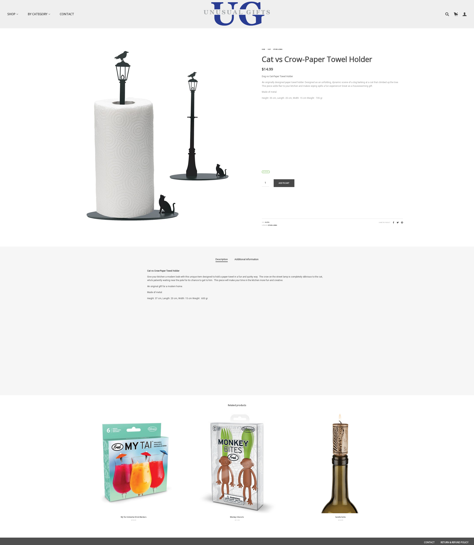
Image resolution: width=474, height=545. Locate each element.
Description (222, 259)
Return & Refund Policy (454, 542)
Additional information (246, 259)
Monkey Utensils (237, 517)
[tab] (222, 259)
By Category (37, 14)
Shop (11, 14)
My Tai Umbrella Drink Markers (133, 517)
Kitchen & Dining (277, 49)
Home (263, 49)
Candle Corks (340, 517)
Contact (67, 14)
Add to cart (284, 183)
